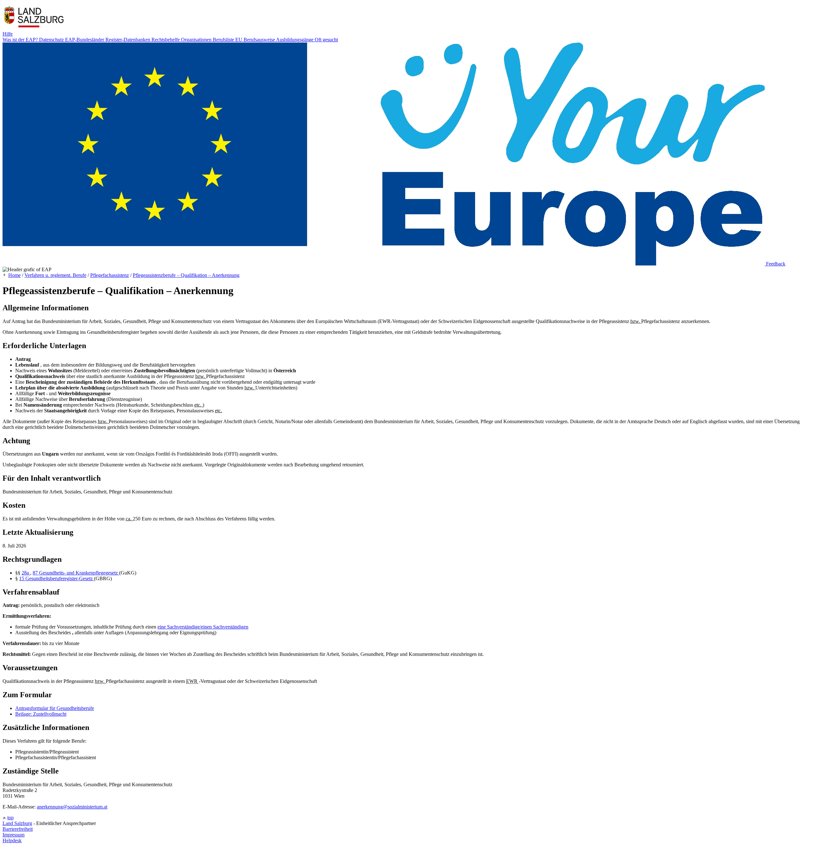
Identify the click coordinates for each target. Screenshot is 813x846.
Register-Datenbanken (128, 39)
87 (36, 572)
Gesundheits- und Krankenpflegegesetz (79, 572)
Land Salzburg (17, 823)
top (10, 817)
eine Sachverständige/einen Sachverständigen (203, 626)
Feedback (775, 263)
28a (26, 572)
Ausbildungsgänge (295, 39)
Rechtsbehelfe (166, 39)
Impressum (13, 834)
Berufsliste (224, 39)
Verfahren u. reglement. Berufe (55, 275)
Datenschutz (52, 39)
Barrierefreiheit (18, 829)
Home (14, 275)
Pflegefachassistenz (109, 275)
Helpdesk (12, 840)
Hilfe (8, 34)
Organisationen (197, 39)
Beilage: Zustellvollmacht (40, 714)
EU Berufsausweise (255, 39)
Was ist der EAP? (21, 39)
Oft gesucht (326, 39)
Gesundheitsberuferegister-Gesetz (59, 578)
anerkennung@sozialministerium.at (72, 806)
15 (22, 578)
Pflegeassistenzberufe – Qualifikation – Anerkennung (186, 275)
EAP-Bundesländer (85, 39)
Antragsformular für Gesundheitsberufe (54, 708)
